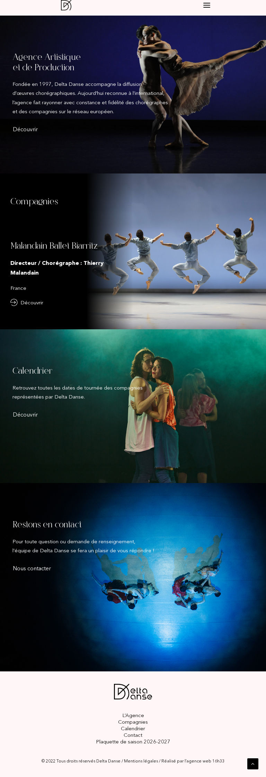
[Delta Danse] (71, 5)
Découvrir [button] (25, 129)
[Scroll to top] (252, 763)
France (18, 288)
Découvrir (31, 302)
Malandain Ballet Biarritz (53, 246)
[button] (206, 5)
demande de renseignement (100, 541)
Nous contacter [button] (32, 568)
